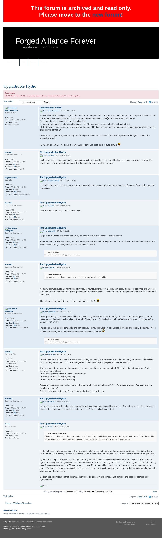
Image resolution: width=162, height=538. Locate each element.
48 (15, 245)
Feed (153, 522)
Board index (12, 62)
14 (14, 164)
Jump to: (124, 503)
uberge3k (51, 231)
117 (15, 192)
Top (156, 147)
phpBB (15, 526)
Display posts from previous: (54, 492)
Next (155, 492)
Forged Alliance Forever (55, 41)
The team (44, 62)
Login (153, 25)
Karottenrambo (53, 111)
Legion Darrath (53, 180)
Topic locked (8, 101)
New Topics (150, 524)
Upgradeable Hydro (19, 86)
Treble (50, 427)
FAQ (23, 62)
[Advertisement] (81, 76)
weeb (29, 529)
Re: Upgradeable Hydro (53, 152)
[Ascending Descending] (104, 492)
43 (15, 166)
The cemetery (26, 522)
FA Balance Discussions (42, 522)
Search (33, 62)
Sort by (81, 492)
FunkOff (51, 155)
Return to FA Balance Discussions (18, 503)
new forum (106, 14)
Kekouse (51, 355)
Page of (142, 102)
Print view (153, 62)
